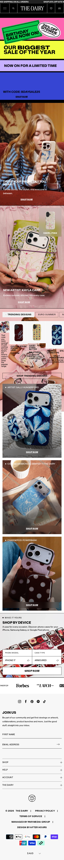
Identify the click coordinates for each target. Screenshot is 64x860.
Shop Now (22, 96)
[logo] (32, 8)
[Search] (13, 8)
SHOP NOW (27, 199)
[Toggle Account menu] (59, 777)
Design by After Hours (32, 827)
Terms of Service (30, 816)
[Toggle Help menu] (59, 770)
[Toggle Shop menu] (59, 762)
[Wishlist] (51, 8)
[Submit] (58, 745)
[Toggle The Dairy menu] (59, 785)
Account (7, 777)
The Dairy (8, 785)
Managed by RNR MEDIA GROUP (30, 821)
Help (5, 769)
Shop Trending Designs (32, 375)
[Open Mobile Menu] (5, 8)
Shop (5, 762)
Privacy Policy (45, 810)
